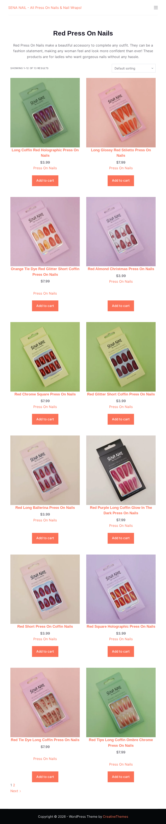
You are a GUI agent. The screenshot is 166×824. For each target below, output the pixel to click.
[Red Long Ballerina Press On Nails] (45, 470)
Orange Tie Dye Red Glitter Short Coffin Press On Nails (45, 272)
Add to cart (45, 180)
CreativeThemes (115, 816)
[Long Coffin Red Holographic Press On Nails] (45, 112)
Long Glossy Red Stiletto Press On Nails (121, 153)
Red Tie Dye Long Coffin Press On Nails (45, 740)
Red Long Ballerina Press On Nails (45, 508)
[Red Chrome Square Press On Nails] (45, 356)
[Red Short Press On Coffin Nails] (45, 589)
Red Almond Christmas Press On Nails (121, 269)
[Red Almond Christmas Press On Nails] (121, 231)
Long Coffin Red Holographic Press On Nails (45, 153)
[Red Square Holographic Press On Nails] (121, 589)
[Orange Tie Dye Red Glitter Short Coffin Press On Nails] (45, 231)
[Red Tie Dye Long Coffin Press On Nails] (45, 702)
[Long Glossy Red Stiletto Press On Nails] (121, 112)
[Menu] (156, 8)
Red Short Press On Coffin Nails (45, 626)
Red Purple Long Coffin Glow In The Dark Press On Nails (121, 510)
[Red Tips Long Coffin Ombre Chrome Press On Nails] (121, 702)
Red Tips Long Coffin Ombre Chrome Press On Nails (121, 743)
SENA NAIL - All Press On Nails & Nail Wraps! (44, 7)
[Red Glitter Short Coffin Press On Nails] (121, 356)
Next (14, 791)
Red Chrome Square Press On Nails (45, 394)
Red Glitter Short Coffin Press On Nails (121, 394)
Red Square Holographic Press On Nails (121, 626)
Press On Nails (45, 168)
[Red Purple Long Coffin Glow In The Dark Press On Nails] (121, 470)
